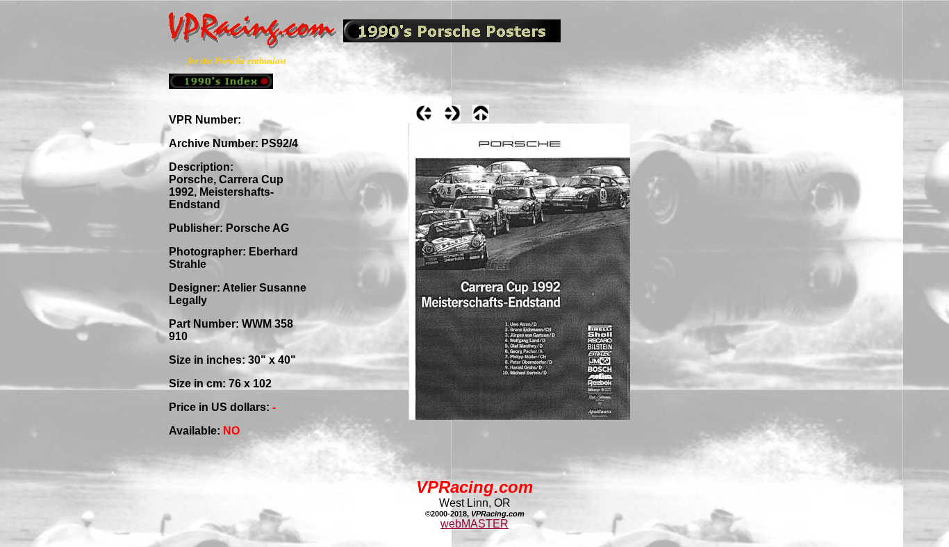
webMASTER (474, 524)
